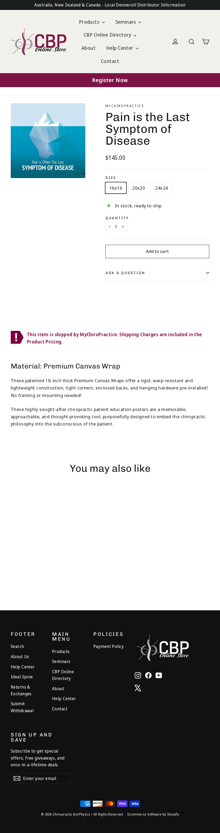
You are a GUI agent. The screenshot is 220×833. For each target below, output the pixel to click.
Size (110, 178)
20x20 (138, 188)
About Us (20, 657)
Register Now (110, 80)
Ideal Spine (22, 677)
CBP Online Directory (108, 34)
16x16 (115, 188)
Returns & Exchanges (21, 690)
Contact (110, 61)
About (89, 48)
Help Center (120, 48)
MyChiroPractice (124, 106)
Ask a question (125, 273)
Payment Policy (108, 646)
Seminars (126, 22)
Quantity (117, 218)
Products (90, 22)
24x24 (161, 188)
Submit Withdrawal (22, 707)
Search (17, 646)
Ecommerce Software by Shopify (153, 814)
